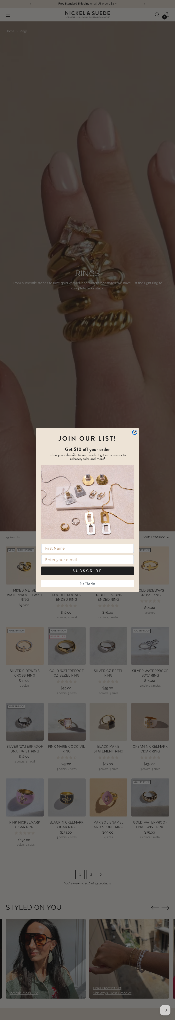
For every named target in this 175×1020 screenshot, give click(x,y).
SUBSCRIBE (87, 571)
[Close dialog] (134, 432)
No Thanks (87, 583)
